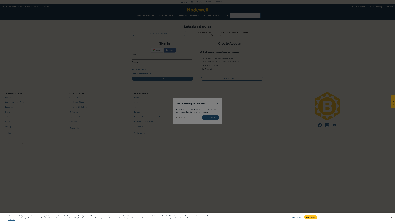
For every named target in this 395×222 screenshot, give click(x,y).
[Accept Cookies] (391, 217)
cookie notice (11, 220)
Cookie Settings (296, 217)
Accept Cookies (310, 217)
